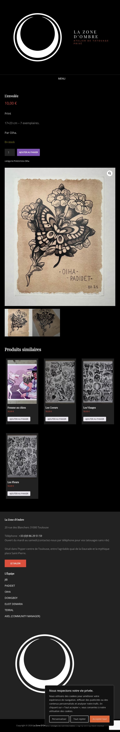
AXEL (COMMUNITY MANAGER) (22, 616)
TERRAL (9, 610)
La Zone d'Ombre (86, 34)
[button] (109, 173)
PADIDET (10, 585)
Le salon (15, 563)
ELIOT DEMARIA (14, 604)
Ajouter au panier (28, 152)
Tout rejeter (79, 718)
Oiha (27, 161)
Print (16, 161)
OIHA (8, 592)
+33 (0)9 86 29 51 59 (30, 536)
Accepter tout (100, 718)
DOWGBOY (11, 598)
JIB (6, 579)
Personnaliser (59, 718)
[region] (79, 705)
